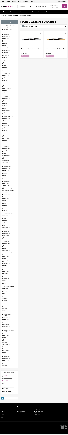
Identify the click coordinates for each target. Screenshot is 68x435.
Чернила (4, 85)
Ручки (3, 293)
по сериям (4, 300)
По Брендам (5, 11)
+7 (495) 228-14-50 (41, 6)
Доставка (3, 411)
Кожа (3, 208)
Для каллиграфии (5, 40)
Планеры (4, 352)
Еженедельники (5, 350)
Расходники (49, 11)
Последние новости (9, 372)
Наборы (4, 45)
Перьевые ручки (14, 11)
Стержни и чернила (6, 50)
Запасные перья (5, 52)
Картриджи (4, 90)
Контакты (3, 417)
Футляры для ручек (6, 223)
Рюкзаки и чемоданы (6, 296)
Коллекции (4, 57)
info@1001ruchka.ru (54, 5)
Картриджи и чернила (6, 78)
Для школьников (5, 48)
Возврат (2, 414)
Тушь (3, 93)
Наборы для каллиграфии (7, 188)
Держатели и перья (6, 186)
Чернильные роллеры (6, 88)
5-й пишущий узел (6, 155)
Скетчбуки (4, 291)
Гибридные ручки (5, 47)
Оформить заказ (21, 411)
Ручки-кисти (4, 322)
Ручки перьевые (5, 86)
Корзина (19, 409)
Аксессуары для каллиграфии (8, 190)
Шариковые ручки (25, 11)
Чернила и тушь (5, 185)
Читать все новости (6, 391)
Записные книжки (5, 53)
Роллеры (34, 11)
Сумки (3, 295)
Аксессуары (4, 70)
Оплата (2, 409)
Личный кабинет (20, 412)
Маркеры (4, 280)
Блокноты (4, 289)
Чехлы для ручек (5, 55)
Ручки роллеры (5, 138)
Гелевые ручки (5, 150)
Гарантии (3, 412)
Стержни (4, 283)
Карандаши (41, 11)
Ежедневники (5, 112)
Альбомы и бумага (6, 192)
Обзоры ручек (4, 416)
